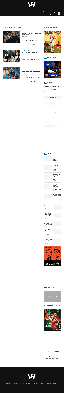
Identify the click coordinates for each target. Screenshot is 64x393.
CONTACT (16, 383)
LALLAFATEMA (41, 383)
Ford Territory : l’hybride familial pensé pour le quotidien (47, 215)
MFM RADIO (48, 383)
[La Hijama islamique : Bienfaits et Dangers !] (48, 158)
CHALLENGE (34, 383)
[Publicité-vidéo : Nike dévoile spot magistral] (11, 37)
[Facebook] (50, 13)
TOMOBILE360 (55, 383)
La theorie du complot (53, 296)
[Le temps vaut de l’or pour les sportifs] (11, 56)
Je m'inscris (53, 97)
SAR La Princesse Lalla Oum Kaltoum (57, 195)
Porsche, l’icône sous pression (47, 206)
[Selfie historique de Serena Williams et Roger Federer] (11, 73)
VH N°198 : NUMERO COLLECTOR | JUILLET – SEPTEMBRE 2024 (57, 187)
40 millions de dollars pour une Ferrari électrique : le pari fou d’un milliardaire (48, 232)
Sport (38, 12)
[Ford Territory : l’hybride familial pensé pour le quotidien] (57, 215)
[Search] (59, 13)
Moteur (32, 12)
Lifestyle (10, 12)
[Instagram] (54, 13)
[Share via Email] (34, 44)
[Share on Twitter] (31, 44)
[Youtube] (50, 14)
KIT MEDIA (28, 383)
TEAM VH (22, 383)
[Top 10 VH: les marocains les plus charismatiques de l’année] (48, 167)
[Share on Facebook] (30, 44)
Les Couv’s (7, 14)
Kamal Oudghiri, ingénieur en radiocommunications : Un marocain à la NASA (57, 177)
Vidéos (43, 12)
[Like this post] (28, 44)
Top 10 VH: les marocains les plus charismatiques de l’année (57, 167)
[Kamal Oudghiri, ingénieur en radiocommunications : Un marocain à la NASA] (48, 176)
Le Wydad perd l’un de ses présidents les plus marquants (48, 223)
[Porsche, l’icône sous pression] (57, 207)
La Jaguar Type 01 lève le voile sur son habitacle (48, 240)
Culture (17, 12)
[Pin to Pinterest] (33, 44)
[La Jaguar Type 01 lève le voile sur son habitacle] (57, 241)
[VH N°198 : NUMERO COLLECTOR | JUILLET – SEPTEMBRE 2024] (48, 186)
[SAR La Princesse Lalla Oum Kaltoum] (48, 196)
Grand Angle (25, 12)
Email (45, 91)
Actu (5, 12)
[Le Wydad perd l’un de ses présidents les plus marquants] (57, 223)
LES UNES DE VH (9, 383)
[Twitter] (52, 13)
